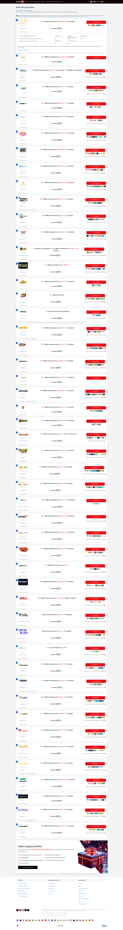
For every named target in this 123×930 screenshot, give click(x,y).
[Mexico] (67, 920)
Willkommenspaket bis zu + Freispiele (58, 21)
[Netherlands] (71, 920)
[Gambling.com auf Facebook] (23, 913)
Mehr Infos (22, 77)
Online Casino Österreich (23, 886)
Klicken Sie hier (19, 12)
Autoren (79, 886)
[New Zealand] (74, 920)
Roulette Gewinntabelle (22, 893)
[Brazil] (33, 920)
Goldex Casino (51, 893)
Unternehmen (81, 896)
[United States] (93, 920)
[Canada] (36, 920)
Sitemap (79, 901)
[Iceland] (52, 920)
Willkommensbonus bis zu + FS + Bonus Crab (58, 434)
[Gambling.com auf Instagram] (25, 913)
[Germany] (46, 920)
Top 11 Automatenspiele (22, 896)
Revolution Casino (51, 891)
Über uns (80, 883)
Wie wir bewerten (81, 891)
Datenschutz (64, 915)
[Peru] (80, 920)
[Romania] (83, 920)
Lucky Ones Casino (51, 883)
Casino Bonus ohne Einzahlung (24, 888)
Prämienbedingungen (82, 903)
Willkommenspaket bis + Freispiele (57, 697)
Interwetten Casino (52, 886)
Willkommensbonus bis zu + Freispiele (57, 87)
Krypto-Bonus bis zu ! (57, 647)
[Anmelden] (91, 2)
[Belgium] (27, 920)
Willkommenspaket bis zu (56, 265)
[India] (58, 920)
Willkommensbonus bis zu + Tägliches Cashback (56, 598)
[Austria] (24, 920)
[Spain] (86, 920)
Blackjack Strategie (21, 891)
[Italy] (64, 920)
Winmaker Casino (51, 888)
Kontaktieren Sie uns (82, 893)
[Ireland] (61, 920)
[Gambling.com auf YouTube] (20, 913)
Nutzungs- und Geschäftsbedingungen (51, 915)
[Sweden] (89, 920)
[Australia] (20, 920)
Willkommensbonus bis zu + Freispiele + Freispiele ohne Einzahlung (56, 70)
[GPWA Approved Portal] (104, 926)
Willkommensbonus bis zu (56, 565)
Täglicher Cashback (56, 295)
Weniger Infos (22, 28)
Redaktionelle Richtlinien (83, 888)
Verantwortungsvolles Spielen (84, 898)
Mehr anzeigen (85, 16)
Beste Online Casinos (22, 883)
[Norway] (77, 920)
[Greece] (49, 920)
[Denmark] (42, 920)
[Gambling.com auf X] (17, 913)
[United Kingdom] (17, 920)
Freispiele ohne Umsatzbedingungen (58, 311)
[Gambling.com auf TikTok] (28, 913)
